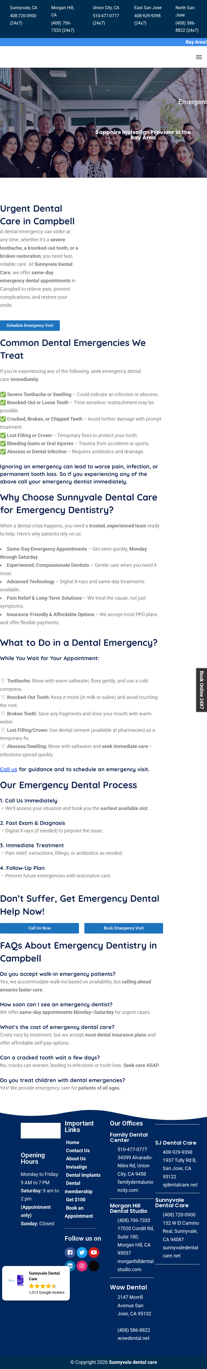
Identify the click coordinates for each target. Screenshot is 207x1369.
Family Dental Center (129, 1137)
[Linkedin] (70, 1266)
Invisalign (76, 1167)
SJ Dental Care (175, 1143)
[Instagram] (82, 1266)
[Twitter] (82, 1252)
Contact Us (78, 1150)
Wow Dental (128, 1287)
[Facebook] (70, 1252)
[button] (36, 1283)
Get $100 (75, 1199)
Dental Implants (83, 1175)
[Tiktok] (93, 1266)
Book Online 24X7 (202, 690)
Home (72, 1142)
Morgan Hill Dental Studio (128, 1208)
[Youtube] (93, 1252)
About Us (76, 1158)
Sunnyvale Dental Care (172, 1202)
